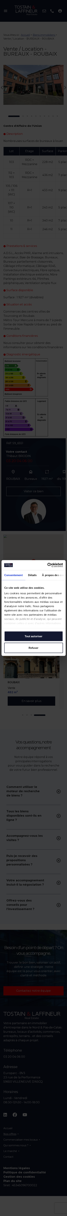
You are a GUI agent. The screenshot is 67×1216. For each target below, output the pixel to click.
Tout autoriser (33, 636)
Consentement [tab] (13, 574)
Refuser (34, 647)
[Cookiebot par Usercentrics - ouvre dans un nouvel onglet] (48, 565)
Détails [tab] (32, 574)
